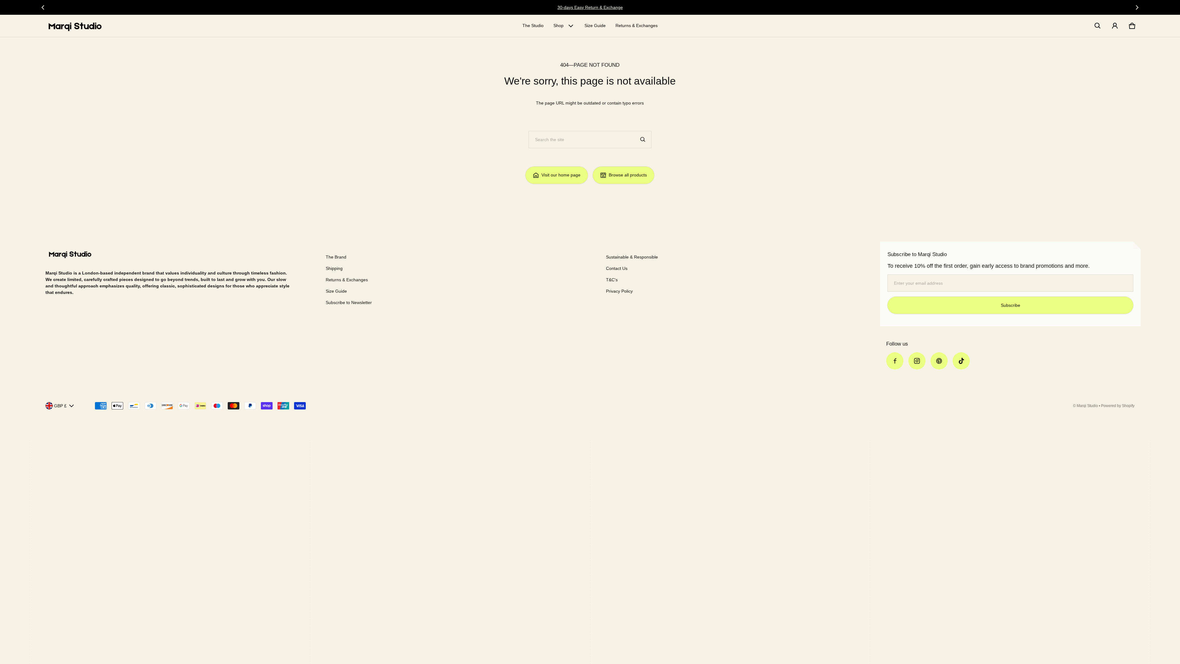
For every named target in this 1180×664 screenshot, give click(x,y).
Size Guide (595, 25)
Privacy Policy (619, 291)
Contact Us (616, 268)
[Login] (1114, 25)
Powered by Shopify (1118, 406)
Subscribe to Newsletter (349, 302)
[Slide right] (1137, 7)
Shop (558, 25)
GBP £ (60, 405)
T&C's (612, 279)
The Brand (336, 257)
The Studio (533, 25)
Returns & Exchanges (637, 25)
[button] (1097, 25)
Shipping (334, 268)
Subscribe (1010, 305)
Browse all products (628, 174)
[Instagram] (917, 361)
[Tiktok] (961, 361)
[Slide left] (43, 7)
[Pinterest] (939, 361)
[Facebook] (894, 361)
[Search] (642, 139)
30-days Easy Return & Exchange (590, 7)
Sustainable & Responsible (632, 257)
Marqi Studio (1087, 406)
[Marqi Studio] (75, 26)
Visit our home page (560, 174)
